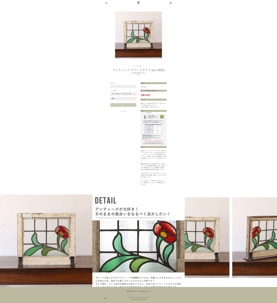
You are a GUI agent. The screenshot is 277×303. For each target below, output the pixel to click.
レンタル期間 (113, 90)
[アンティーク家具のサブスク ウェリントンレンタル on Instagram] (105, 298)
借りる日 (112, 83)
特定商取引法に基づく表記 (131, 291)
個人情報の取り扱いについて (145, 291)
